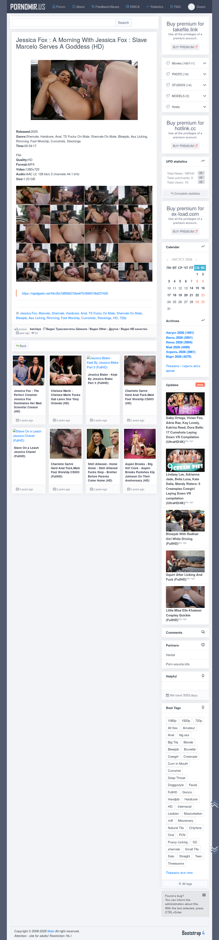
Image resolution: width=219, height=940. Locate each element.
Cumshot (174, 770)
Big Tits (173, 742)
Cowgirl (173, 756)
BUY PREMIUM (184, 47)
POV (182, 834)
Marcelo (44, 313)
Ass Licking (37, 317)
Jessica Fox (28, 313)
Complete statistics (187, 193)
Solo (171, 856)
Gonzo (187, 792)
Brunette (190, 749)
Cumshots (88, 317)
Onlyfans (195, 827)
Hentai (170, 654)
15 (197, 288)
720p (123, 317)
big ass (184, 735)
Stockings (104, 317)
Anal (84, 313)
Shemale (58, 313)
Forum (60, 6)
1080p (172, 720)
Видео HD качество (134, 329)
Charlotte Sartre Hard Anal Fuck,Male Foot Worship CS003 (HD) (139, 397)
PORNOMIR (27, 6)
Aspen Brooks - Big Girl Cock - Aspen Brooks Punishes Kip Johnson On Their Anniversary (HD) (140, 472)
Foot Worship (70, 317)
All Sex (173, 727)
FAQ (177, 6)
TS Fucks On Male (102, 313)
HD (115, 317)
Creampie (190, 756)
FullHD (172, 792)
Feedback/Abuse (107, 6)
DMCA (134, 6)
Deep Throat (176, 777)
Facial (193, 784)
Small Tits (192, 849)
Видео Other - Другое (104, 329)
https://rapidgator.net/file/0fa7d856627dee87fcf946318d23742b (65, 293)
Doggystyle (176, 784)
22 (197, 295)
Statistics (156, 6)
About (79, 6)
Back (22, 346)
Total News (181, 173)
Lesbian (173, 813)
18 (174, 295)
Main (50, 931)
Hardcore (72, 313)
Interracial (184, 806)
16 (203, 288)
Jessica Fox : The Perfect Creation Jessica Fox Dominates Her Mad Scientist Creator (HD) (27, 401)
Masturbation (193, 813)
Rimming (53, 317)
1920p (186, 720)
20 (186, 295)
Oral (171, 834)
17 (169, 295)
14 (191, 288)
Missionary (185, 820)
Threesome (176, 863)
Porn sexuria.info (177, 664)
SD (195, 842)
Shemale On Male (129, 313)
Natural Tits (176, 827)
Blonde (188, 742)
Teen (198, 856)
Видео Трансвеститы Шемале (66, 329)
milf (170, 820)
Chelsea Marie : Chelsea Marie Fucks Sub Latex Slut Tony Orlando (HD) (65, 397)
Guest (200, 6)
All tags (186, 884)
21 (191, 295)
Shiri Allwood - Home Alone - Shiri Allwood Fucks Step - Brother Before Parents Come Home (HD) (102, 472)
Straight (184, 856)
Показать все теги (179, 872)
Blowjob (21, 317)
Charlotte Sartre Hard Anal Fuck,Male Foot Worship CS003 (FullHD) (65, 470)
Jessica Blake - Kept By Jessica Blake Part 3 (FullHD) (102, 378)
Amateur (189, 727)
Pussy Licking (178, 842)
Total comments (178, 177)
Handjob (173, 799)
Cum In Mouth (178, 763)
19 (180, 295)
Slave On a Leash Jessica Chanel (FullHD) (26, 452)
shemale (174, 849)
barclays (35, 329)
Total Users (175, 182)
